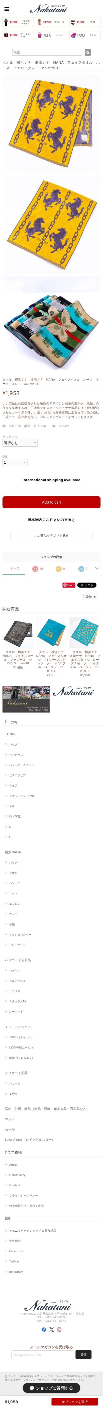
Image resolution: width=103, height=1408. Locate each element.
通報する (91, 596)
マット (13, 893)
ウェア (13, 785)
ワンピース (16, 754)
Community (17, 1175)
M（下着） (16, 816)
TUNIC (10, 734)
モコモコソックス (18, 1027)
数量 (5, 456)
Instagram (16, 1272)
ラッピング (10, 437)
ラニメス (14, 991)
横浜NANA (13, 852)
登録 (83, 1354)
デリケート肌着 (16, 1073)
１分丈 (13, 1093)
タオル (13, 873)
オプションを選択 (75, 1402)
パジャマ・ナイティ (21, 765)
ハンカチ (14, 883)
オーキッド (16, 1011)
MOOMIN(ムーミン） (22, 1047)
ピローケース (17, 945)
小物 (12, 924)
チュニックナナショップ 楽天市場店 (32, 1230)
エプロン (14, 903)
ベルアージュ (17, 980)
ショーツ (14, 1083)
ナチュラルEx (17, 1001)
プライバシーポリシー (23, 1195)
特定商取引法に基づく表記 (26, 1206)
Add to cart (51, 502)
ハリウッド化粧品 (18, 960)
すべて (15, 568)
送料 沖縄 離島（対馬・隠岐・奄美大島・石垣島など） (47, 1109)
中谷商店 (15, 1241)
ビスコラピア (17, 775)
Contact (14, 1185)
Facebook (16, 1251)
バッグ (13, 744)
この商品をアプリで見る (51, 535)
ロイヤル (14, 970)
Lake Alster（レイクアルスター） (30, 1140)
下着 (12, 806)
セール (10, 1129)
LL (10, 837)
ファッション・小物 (21, 796)
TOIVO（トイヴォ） (21, 1037)
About (13, 1164)
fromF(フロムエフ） (21, 1058)
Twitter (14, 1261)
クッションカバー (20, 934)
